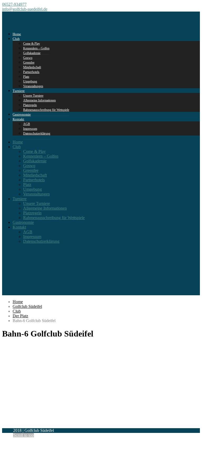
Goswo (29, 165)
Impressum (32, 236)
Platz (27, 184)
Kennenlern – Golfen (40, 156)
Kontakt (18, 119)
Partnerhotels (31, 72)
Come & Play (34, 151)
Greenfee (30, 170)
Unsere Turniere (36, 203)
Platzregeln (32, 213)
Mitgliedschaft (35, 175)
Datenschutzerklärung (36, 133)
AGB (27, 232)
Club (16, 39)
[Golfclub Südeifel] (22, 23)
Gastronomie (23, 222)
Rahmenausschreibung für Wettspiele (46, 110)
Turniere (19, 91)
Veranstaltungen (33, 86)
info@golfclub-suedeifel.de (24, 9)
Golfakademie (35, 161)
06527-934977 (14, 4)
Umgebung (32, 189)
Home (18, 142)
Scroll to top (23, 435)
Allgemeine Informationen (39, 100)
